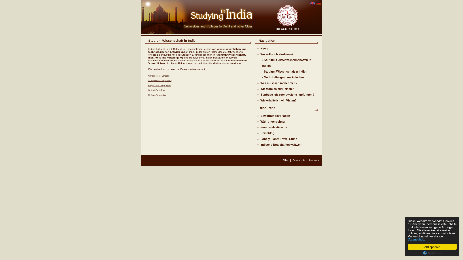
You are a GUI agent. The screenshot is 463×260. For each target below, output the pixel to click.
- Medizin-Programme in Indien (283, 77)
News (264, 48)
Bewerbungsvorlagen (275, 115)
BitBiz (285, 160)
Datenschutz (416, 239)
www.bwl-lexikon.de (273, 127)
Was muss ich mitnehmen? (278, 83)
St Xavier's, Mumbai (157, 95)
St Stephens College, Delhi (159, 80)
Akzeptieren (432, 246)
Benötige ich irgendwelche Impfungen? (287, 94)
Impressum (314, 160)
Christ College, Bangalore (159, 76)
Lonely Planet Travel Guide (278, 138)
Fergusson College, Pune (159, 85)
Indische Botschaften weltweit (280, 144)
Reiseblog (267, 133)
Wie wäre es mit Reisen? (277, 88)
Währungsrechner (272, 121)
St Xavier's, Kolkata (156, 90)
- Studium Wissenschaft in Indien (284, 71)
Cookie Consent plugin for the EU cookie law (432, 253)
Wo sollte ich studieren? (277, 54)
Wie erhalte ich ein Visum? (278, 100)
